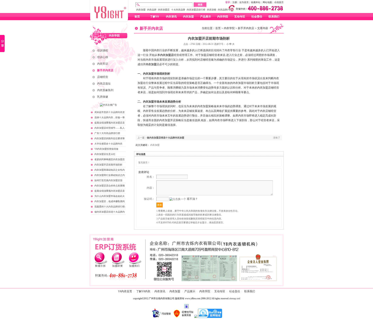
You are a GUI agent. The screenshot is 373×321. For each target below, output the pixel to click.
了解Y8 (154, 16)
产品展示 (205, 16)
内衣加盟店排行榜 (196, 9)
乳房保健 (102, 96)
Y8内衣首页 (125, 291)
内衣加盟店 (164, 9)
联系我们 (273, 16)
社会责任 (256, 16)
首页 (137, 16)
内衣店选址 (104, 83)
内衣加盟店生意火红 (104, 154)
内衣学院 (222, 16)
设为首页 (244, 2)
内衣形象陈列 (105, 90)
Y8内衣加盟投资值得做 (106, 149)
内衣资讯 (171, 16)
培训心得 (102, 57)
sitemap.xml (234, 298)
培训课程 (102, 50)
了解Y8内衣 (143, 291)
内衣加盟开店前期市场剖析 (108, 164)
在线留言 (279, 2)
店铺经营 (102, 77)
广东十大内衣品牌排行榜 (107, 133)
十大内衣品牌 (178, 9)
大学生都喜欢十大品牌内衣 (108, 143)
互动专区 (239, 16)
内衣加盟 (141, 9)
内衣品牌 (151, 9)
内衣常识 (102, 63)
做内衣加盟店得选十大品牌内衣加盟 (165, 137)
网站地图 (267, 2)
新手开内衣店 (105, 70)
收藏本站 (255, 2)
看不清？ (192, 198)
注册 (234, 2)
